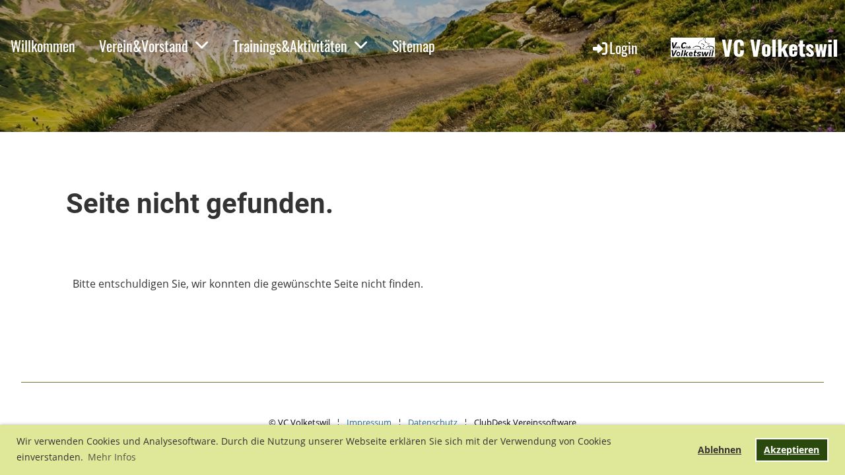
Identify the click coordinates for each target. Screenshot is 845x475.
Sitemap (413, 45)
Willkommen (43, 45)
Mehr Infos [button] (112, 457)
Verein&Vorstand (143, 45)
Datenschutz (432, 422)
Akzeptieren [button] (791, 449)
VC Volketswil (780, 48)
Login (623, 47)
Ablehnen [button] (719, 449)
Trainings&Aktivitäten (290, 45)
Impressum (369, 422)
